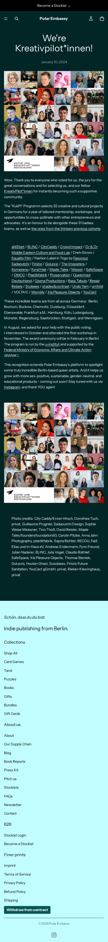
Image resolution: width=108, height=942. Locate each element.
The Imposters (73, 264)
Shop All (10, 653)
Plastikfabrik (37, 275)
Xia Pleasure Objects (63, 292)
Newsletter (13, 805)
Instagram (12, 387)
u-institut (52, 344)
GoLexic (51, 264)
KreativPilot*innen (18, 191)
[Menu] (6, 18)
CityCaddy (49, 247)
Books (9, 688)
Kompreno (20, 269)
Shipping (11, 900)
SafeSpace (94, 269)
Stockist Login (15, 835)
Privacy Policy (14, 883)
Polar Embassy (59, 923)
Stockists (11, 787)
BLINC (32, 247)
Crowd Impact (71, 247)
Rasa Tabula (77, 280)
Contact (10, 813)
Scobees (32, 286)
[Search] (16, 18)
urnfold (97, 286)
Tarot (8, 670)
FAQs (8, 796)
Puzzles (10, 679)
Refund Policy (15, 891)
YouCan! (89, 292)
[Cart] (101, 18)
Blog (7, 753)
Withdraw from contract (27, 910)
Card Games (14, 661)
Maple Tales (58, 269)
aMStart (18, 247)
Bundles (10, 705)
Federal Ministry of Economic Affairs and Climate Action (47, 349)
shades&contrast (55, 286)
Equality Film (21, 258)
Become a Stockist (18, 844)
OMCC (19, 275)
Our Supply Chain (17, 744)
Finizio (37, 264)
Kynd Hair (38, 269)
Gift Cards (12, 714)
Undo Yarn (80, 286)
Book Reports (14, 761)
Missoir (77, 269)
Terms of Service (17, 874)
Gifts (8, 696)
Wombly (37, 292)
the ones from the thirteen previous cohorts (65, 228)
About (9, 735)
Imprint (10, 865)
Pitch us (10, 779)
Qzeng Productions (50, 280)
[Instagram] (54, 935)
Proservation (60, 275)
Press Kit (11, 770)
